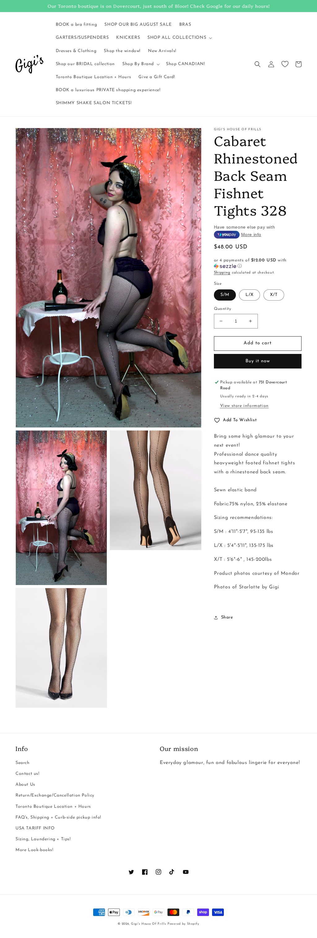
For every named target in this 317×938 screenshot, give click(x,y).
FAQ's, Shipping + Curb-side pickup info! (58, 817)
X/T (274, 295)
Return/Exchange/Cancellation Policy (54, 795)
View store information (244, 406)
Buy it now (257, 361)
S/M (224, 295)
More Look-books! (34, 850)
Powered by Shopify (183, 924)
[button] (179, 37)
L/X (249, 295)
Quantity (222, 309)
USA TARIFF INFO (35, 828)
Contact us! (27, 773)
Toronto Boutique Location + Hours (53, 806)
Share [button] (227, 617)
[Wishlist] (285, 64)
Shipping (222, 273)
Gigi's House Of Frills (148, 924)
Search (22, 763)
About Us (25, 784)
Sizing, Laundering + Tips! (43, 839)
